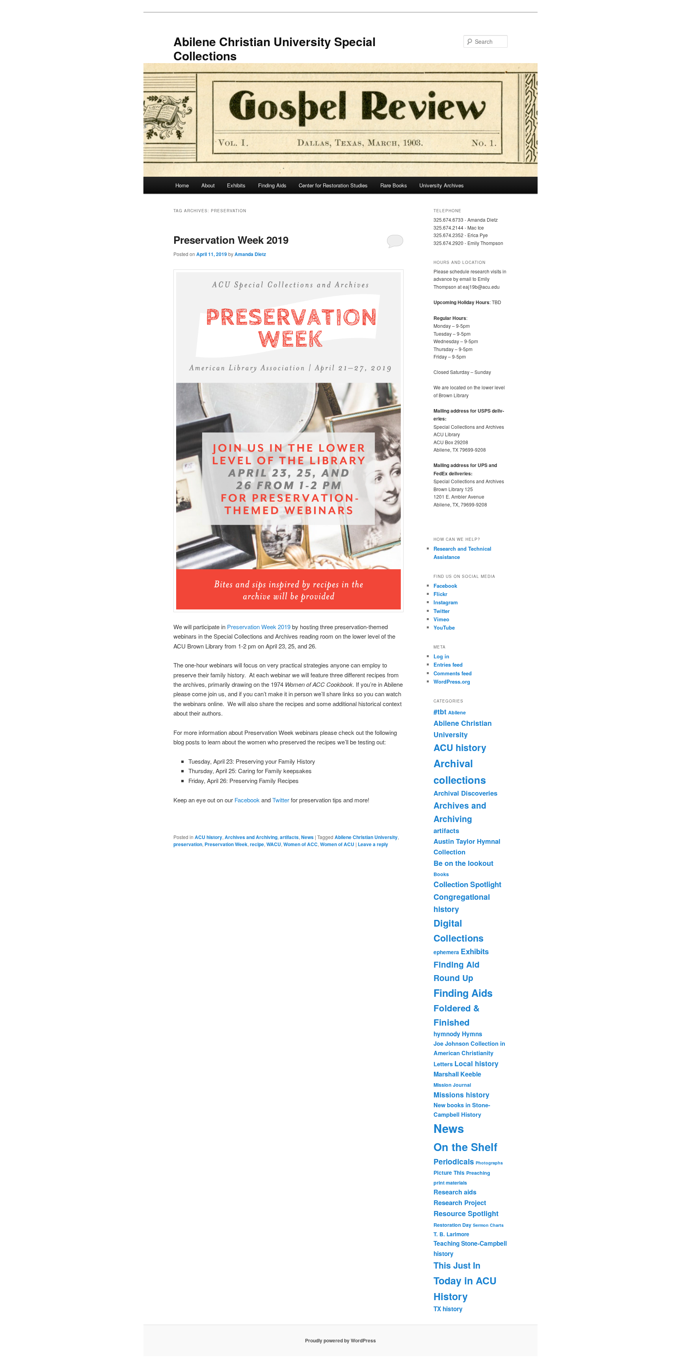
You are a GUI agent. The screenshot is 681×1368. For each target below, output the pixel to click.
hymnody (447, 1034)
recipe (257, 844)
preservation (187, 844)
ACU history (208, 837)
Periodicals (454, 1161)
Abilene (457, 712)
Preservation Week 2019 (230, 239)
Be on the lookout (463, 863)
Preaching (478, 1172)
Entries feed (448, 664)
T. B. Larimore (451, 1234)
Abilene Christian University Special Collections (274, 48)
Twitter (280, 800)
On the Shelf (465, 1146)
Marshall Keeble (457, 1073)
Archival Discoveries (465, 793)
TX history (448, 1308)
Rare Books (393, 185)
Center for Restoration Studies (333, 185)
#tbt (440, 711)
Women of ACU (337, 844)
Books (441, 874)
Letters (443, 1064)
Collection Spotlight (467, 884)
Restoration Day (452, 1224)
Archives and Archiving (251, 837)
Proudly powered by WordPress (340, 1340)
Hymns (472, 1034)
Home (182, 185)
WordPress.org (452, 681)
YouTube (444, 627)
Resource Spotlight (466, 1213)
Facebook (247, 800)
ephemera (446, 952)
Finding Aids (272, 185)
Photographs (489, 1163)
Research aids (455, 1191)
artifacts (289, 837)
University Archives (441, 185)
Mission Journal (452, 1084)
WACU (273, 844)
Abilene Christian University (366, 837)
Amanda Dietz (250, 254)
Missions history (461, 1094)
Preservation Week (226, 844)
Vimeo (441, 619)
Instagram (446, 602)
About (208, 185)
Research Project (460, 1202)
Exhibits (236, 185)
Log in (441, 656)
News (307, 837)
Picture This (449, 1172)
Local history (476, 1063)
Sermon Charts (488, 1225)
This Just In (457, 1265)
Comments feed (453, 673)
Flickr (440, 594)
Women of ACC (300, 844)
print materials (450, 1182)
